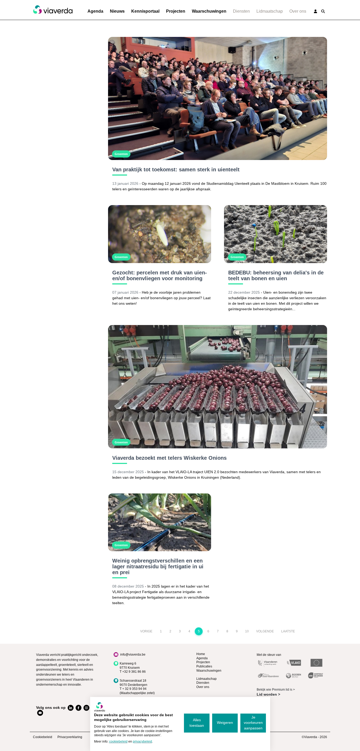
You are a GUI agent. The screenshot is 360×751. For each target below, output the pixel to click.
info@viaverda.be (132, 654)
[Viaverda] (52, 10)
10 (247, 631)
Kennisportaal (145, 11)
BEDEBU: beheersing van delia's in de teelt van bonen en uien (276, 275)
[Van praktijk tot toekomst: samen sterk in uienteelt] (217, 98)
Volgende (265, 631)
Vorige (146, 631)
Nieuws (117, 11)
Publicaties (204, 666)
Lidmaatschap (269, 11)
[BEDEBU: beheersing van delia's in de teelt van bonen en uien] (275, 234)
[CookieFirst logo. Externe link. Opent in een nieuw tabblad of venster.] (99, 706)
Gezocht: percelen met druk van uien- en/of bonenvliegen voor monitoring (159, 275)
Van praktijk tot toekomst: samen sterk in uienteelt (176, 169)
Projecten (175, 11)
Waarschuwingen (209, 11)
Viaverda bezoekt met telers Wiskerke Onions (169, 458)
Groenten (121, 154)
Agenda (95, 11)
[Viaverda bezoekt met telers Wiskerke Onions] (217, 386)
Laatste (288, 631)
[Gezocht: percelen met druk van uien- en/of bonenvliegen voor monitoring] (159, 234)
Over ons (297, 11)
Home (200, 654)
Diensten (241, 11)
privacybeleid (142, 741)
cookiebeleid (118, 741)
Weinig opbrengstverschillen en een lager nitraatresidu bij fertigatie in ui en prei (157, 566)
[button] (323, 11)
